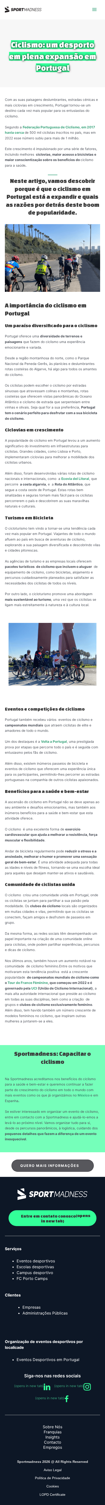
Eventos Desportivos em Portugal (48, 1359)
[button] (52, 1166)
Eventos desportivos (36, 1260)
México (84, 1095)
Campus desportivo (35, 1272)
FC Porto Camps (32, 1278)
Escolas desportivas (35, 1266)
